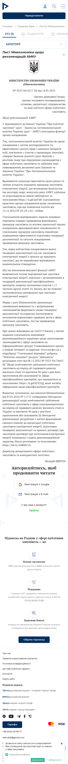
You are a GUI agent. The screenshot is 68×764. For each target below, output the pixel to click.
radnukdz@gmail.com (13, 737)
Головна (7, 26)
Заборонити (55, 759)
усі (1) (9, 34)
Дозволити (37, 759)
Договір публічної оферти (16, 669)
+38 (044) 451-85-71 (11, 731)
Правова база (25, 26)
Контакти (7, 674)
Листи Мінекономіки (52, 26)
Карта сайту (8, 679)
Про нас (6, 653)
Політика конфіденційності (16, 663)
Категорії (13, 44)
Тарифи (12, 724)
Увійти (34, 510)
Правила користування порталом (19, 658)
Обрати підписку (34, 639)
